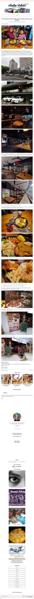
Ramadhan (11, 21)
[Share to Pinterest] (6, 370)
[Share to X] (4, 370)
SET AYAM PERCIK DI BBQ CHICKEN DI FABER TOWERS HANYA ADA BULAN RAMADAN (17, 19)
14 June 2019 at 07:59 (5, 393)
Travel (17, 573)
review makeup (17, 581)
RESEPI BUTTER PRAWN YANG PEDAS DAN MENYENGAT (17, 543)
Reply (2, 398)
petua (17, 575)
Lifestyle (17, 569)
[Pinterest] (6, 596)
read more (17, 425)
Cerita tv (17, 567)
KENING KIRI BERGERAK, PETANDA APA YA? (17, 487)
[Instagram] (17, 428)
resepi (17, 577)
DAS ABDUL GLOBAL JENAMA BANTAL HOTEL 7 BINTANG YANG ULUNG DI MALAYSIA (17, 562)
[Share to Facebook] (5, 370)
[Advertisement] (17, 452)
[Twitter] (3, 596)
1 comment (31, 370)
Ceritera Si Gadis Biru (27, 596)
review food (15, 21)
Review (17, 571)
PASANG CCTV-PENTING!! (17, 524)
